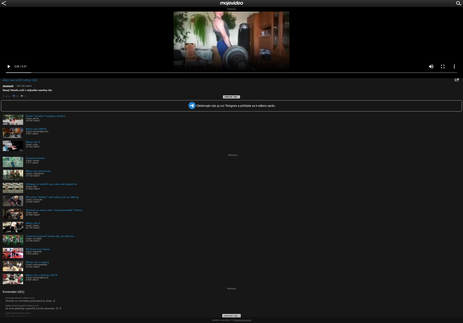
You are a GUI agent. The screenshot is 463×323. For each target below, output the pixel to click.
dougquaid (8, 86)
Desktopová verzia (242, 320)
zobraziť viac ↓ (231, 97)
